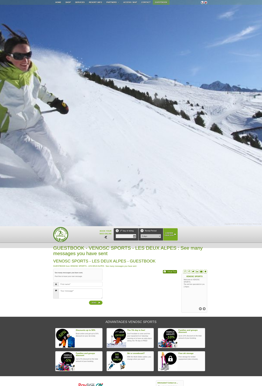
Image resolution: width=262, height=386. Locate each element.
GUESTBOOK (161, 2)
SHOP (68, 2)
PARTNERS (112, 2)
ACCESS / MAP (130, 2)
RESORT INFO (95, 2)
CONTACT (146, 2)
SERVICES (80, 2)
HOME (58, 2)
